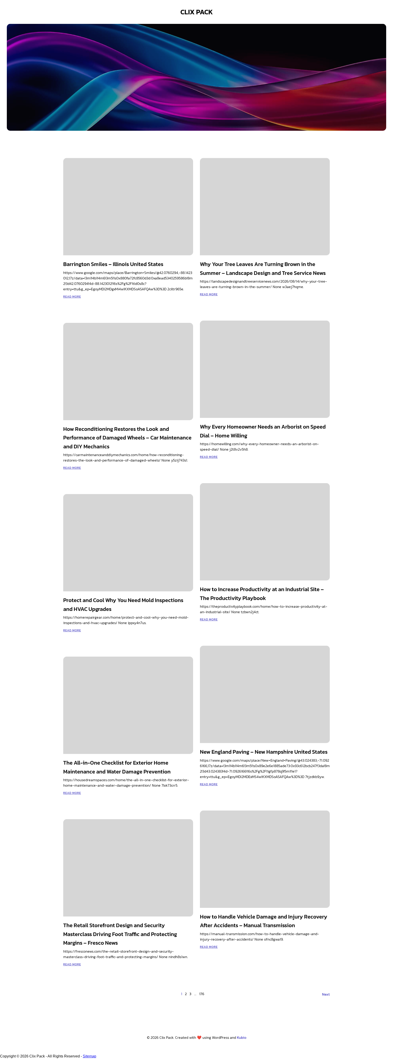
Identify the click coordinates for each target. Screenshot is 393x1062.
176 (201, 994)
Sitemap (89, 1056)
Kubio (241, 1037)
